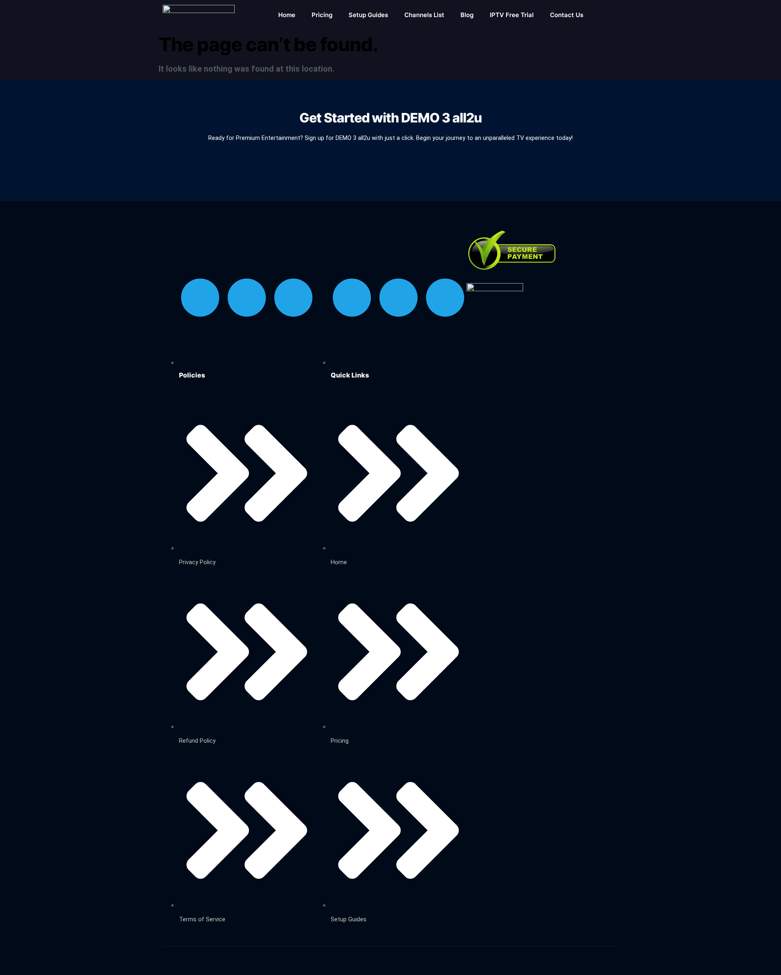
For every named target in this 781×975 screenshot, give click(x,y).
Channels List (424, 15)
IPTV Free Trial (512, 15)
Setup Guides (368, 15)
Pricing (322, 15)
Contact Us (566, 15)
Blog (466, 15)
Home (286, 15)
